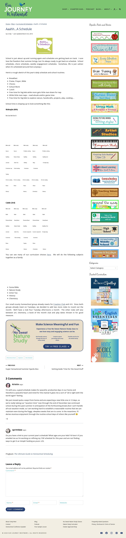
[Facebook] (106, 533)
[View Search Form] (120, 9)
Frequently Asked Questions (100, 521)
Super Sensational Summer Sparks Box (22, 367)
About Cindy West (11, 521)
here (49, 254)
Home (8, 24)
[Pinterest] (116, 533)
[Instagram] (111, 533)
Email (36, 502)
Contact (8, 524)
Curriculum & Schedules (24, 24)
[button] (116, 9)
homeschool (11, 358)
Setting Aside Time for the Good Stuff (67, 367)
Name (10, 502)
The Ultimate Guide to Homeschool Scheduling (33, 454)
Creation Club (59, 304)
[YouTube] (121, 533)
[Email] (101, 533)
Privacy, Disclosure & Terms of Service (103, 524)
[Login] (115, 9)
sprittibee (17, 429)
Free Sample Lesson (40, 527)
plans (20, 358)
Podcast (90, 9)
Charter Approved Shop (70, 527)
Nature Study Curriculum (70, 524)
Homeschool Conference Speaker (16, 527)
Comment (10, 470)
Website (63, 502)
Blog (13, 24)
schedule (29, 358)
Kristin (15, 384)
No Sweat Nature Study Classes (72, 521)
